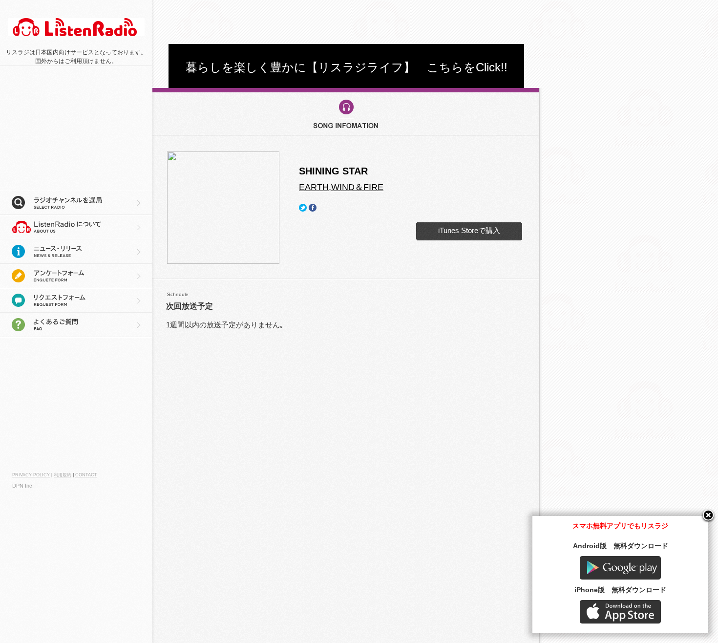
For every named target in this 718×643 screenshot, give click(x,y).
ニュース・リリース (76, 251)
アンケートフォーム (76, 276)
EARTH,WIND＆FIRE (341, 187)
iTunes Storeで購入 (469, 230)
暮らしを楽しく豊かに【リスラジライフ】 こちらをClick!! (346, 67)
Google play (620, 568)
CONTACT (86, 474)
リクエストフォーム (76, 300)
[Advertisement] (346, 22)
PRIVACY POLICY (31, 474)
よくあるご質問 (76, 325)
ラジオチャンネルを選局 (76, 202)
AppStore (620, 612)
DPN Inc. (23, 486)
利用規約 (62, 474)
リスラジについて (76, 227)
